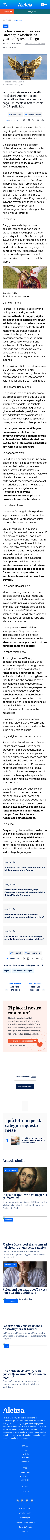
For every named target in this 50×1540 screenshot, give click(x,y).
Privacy (25, 1531)
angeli (6, 970)
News (25, 1450)
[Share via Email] (38, 120)
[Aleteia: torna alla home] (25, 4)
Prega (30, 11)
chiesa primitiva (11, 1170)
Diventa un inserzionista (25, 1522)
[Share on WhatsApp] (43, 120)
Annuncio (25, 1480)
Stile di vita (25, 1454)
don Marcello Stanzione (35, 43)
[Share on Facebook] (24, 120)
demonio (8, 1220)
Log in (33, 1076)
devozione (18, 20)
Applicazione (25, 1476)
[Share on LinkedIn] (29, 120)
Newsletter (25, 1473)
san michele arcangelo (22, 970)
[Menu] (9, 4)
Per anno (25, 1491)
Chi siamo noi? (25, 1513)
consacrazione (11, 1301)
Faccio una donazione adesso (21, 1041)
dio (6, 1346)
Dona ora (5, 11)
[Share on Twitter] (33, 120)
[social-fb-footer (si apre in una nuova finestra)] (22, 1500)
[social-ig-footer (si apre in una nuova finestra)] (32, 1500)
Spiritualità (7, 20)
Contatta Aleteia (25, 1527)
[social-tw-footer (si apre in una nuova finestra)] (27, 1500)
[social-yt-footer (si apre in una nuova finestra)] (18, 1500)
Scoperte (25, 1461)
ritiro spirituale (10, 1265)
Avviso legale (25, 1518)
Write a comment (25, 1086)
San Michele (32, 236)
